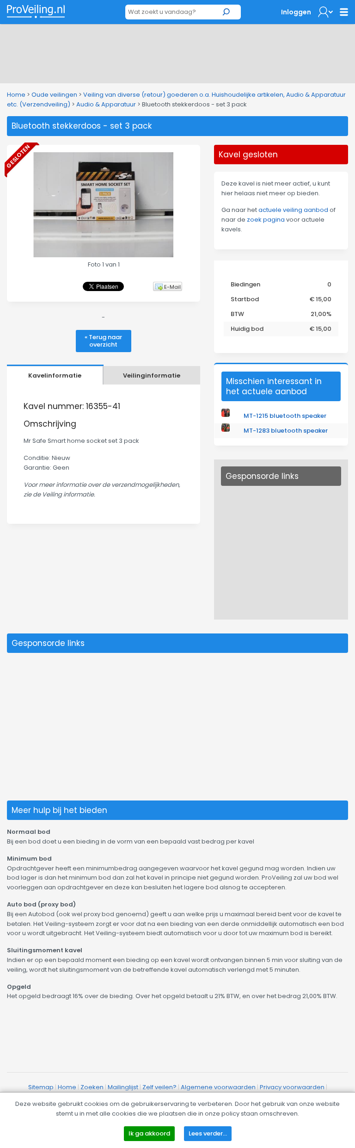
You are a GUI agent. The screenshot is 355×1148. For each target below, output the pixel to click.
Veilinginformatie (151, 375)
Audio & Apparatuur (106, 104)
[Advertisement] (177, 52)
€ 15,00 (320, 299)
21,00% (321, 314)
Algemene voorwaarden (218, 1087)
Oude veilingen (54, 94)
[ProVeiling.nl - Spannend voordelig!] (36, 11)
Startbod (245, 299)
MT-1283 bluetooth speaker (286, 430)
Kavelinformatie (54, 375)
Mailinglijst (123, 1087)
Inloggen (296, 12)
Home (16, 94)
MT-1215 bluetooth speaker (285, 415)
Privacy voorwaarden (292, 1087)
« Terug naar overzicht (103, 341)
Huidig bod (247, 328)
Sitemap (41, 1087)
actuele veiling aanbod (293, 209)
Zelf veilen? (159, 1087)
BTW (237, 314)
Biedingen (245, 284)
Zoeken (92, 1087)
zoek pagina (266, 219)
